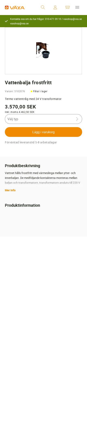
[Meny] (77, 7)
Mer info (10, 190)
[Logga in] (55, 7)
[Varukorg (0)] (67, 7)
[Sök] (43, 7)
